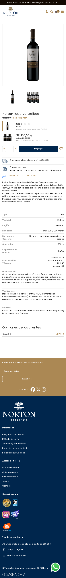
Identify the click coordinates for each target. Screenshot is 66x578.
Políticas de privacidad (13, 452)
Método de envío (10, 439)
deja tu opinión (20, 117)
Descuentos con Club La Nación (23, 175)
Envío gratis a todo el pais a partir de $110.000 (28, 543)
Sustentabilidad (10, 476)
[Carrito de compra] (56, 12)
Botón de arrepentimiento (15, 448)
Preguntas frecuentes (13, 434)
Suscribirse (27, 379)
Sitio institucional (10, 467)
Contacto (7, 485)
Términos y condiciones (14, 443)
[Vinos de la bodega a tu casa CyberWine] (6, 514)
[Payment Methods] (7, 502)
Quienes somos (10, 472)
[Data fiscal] (15, 502)
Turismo (6, 481)
